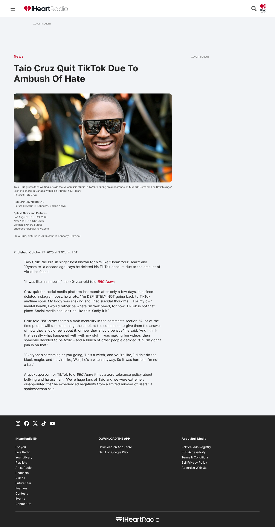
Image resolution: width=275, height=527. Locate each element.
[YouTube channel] (52, 423)
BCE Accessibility (194, 452)
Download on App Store (115, 447)
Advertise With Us (194, 467)
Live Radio (22, 452)
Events (20, 498)
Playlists (21, 462)
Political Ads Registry (196, 447)
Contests (21, 493)
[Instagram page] (18, 423)
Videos (20, 478)
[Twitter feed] (35, 423)
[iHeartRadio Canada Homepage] (46, 8)
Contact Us (23, 504)
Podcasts (22, 473)
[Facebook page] (26, 423)
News (18, 56)
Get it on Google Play (113, 452)
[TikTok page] (43, 423)
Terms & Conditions (195, 457)
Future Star (23, 483)
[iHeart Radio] (263, 8)
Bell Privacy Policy (194, 462)
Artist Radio (23, 467)
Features (21, 488)
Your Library (23, 457)
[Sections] (13, 8)
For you (20, 447)
